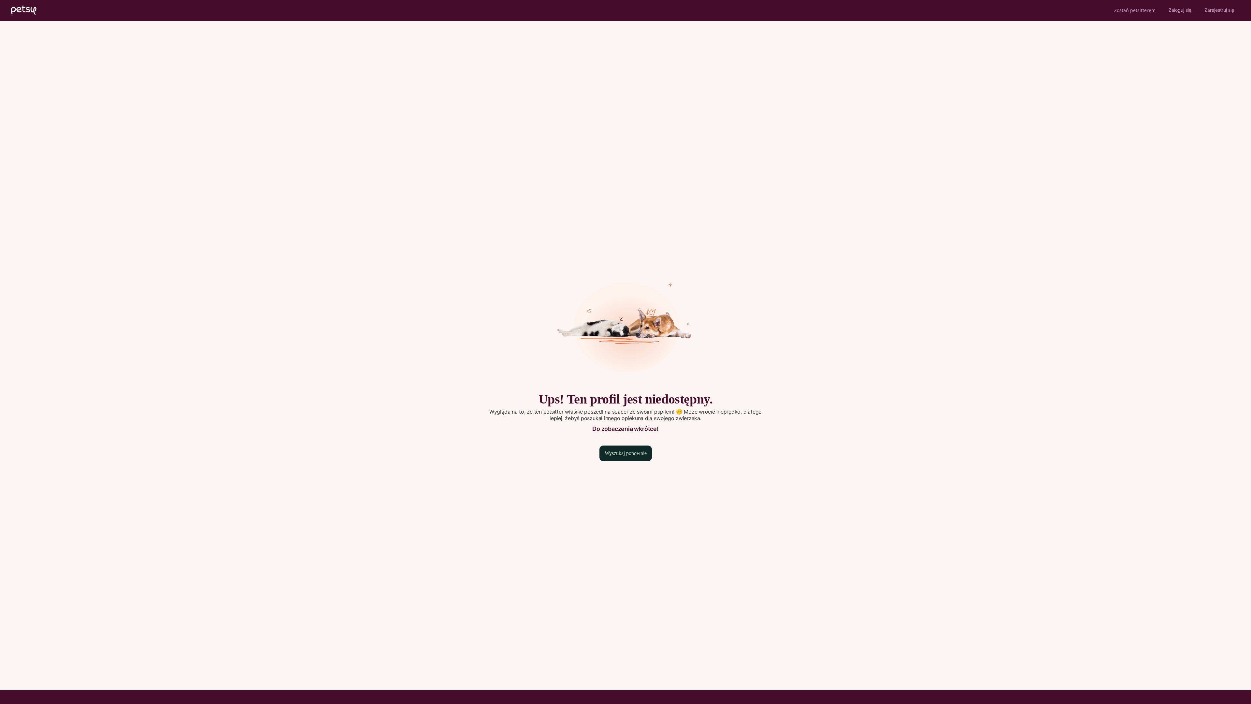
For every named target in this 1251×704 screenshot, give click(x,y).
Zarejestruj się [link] (1219, 10)
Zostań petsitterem (1135, 10)
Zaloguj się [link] (1180, 10)
